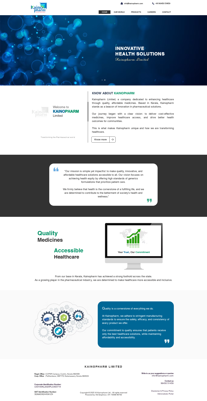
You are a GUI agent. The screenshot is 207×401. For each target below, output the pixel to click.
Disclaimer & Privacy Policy (162, 391)
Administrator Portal (165, 394)
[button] (119, 12)
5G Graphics (101, 395)
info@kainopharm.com (133, 3)
